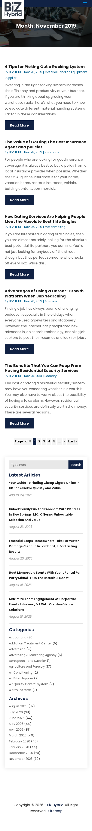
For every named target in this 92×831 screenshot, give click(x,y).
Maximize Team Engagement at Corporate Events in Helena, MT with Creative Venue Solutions (42, 604)
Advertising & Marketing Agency (32, 655)
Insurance (52, 152)
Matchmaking (55, 227)
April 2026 (16, 729)
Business (51, 301)
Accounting (17, 637)
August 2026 (18, 706)
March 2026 (18, 735)
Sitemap (55, 810)
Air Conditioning (21, 672)
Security (51, 376)
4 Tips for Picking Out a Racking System (45, 66)
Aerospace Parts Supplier (27, 661)
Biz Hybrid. (55, 804)
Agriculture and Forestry (27, 666)
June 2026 (16, 718)
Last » (72, 441)
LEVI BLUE (15, 72)
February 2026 (19, 741)
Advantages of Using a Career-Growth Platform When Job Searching (44, 293)
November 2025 (21, 759)
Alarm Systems (20, 690)
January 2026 (19, 747)
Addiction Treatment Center (30, 643)
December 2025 (21, 753)
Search (76, 465)
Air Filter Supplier (21, 678)
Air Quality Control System (28, 684)
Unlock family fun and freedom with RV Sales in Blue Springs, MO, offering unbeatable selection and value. (44, 514)
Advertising (17, 649)
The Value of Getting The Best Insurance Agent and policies (45, 144)
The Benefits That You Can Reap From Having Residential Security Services (43, 368)
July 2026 (16, 712)
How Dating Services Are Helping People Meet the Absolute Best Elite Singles (45, 219)
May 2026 (16, 724)
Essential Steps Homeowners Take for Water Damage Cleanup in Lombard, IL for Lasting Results (44, 546)
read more (19, 125)
